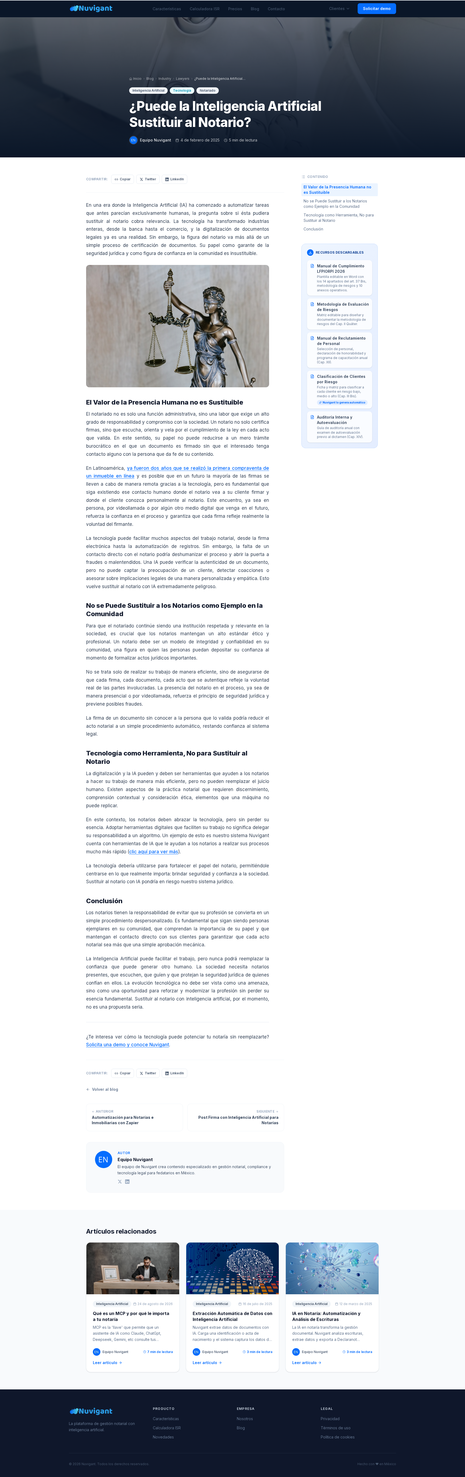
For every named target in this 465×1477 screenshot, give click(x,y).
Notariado (208, 90)
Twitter (150, 179)
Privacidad (330, 1418)
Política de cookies (338, 1437)
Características (167, 8)
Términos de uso (336, 1428)
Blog (255, 8)
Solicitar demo (377, 8)
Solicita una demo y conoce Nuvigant (127, 1044)
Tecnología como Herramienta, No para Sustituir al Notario (339, 218)
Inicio (137, 79)
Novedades (163, 1437)
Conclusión (313, 229)
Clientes (337, 8)
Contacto (276, 8)
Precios (235, 8)
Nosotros (245, 1418)
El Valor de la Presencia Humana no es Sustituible (337, 190)
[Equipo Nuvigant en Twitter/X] (120, 1181)
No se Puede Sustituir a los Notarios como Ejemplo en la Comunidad (335, 204)
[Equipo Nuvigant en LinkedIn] (127, 1181)
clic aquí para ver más (153, 851)
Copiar (125, 179)
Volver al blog (105, 1089)
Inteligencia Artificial (148, 90)
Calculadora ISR (205, 8)
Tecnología (182, 90)
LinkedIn (177, 179)
